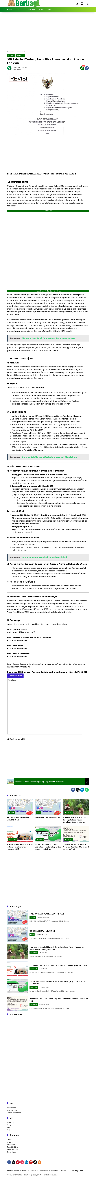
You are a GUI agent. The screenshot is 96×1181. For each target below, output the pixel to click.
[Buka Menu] (82, 3)
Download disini (15, 675)
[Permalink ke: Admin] (10, 68)
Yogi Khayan (34, 1175)
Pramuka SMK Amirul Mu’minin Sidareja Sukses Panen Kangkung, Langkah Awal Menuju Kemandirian (75, 819)
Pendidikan (20, 55)
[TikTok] (35, 1162)
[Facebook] (73, 790)
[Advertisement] (51, 31)
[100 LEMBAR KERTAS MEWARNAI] (48, 807)
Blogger (11, 812)
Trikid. (9, 1139)
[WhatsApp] (87, 790)
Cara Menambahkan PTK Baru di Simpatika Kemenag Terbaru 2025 (20, 846)
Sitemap (10, 1122)
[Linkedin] (26, 1162)
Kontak (64, 1170)
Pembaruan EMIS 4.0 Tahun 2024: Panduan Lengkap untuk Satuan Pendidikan (48, 846)
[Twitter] (78, 790)
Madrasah (11, 55)
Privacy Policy (12, 1110)
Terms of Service (14, 1113)
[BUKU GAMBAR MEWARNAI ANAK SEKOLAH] (20, 807)
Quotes (10, 1142)
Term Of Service (29, 1170)
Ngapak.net (12, 1152)
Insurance (11, 1144)
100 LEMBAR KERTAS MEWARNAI (47, 817)
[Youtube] (31, 1162)
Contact (10, 1125)
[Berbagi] (23, 3)
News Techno (12, 1149)
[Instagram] (22, 1162)
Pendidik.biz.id (12, 1147)
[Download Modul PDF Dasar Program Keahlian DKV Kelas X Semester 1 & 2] (76, 834)
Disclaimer (11, 1108)
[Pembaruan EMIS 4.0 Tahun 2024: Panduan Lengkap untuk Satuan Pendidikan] (48, 834)
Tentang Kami (77, 1170)
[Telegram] (82, 790)
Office (10, 1130)
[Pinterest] (18, 1162)
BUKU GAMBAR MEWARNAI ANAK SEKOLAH (18, 818)
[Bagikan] (87, 68)
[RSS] (39, 1162)
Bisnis (39, 812)
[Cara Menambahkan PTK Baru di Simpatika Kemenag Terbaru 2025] (20, 834)
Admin (15, 67)
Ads (8, 1127)
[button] (77, 3)
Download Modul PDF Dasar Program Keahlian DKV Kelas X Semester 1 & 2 (76, 846)
